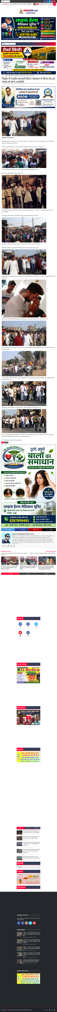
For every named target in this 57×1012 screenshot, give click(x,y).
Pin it (37, 529)
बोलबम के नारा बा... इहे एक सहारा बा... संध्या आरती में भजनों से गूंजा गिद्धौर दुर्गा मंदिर (26, 4)
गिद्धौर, (23, 85)
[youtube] (54, 1)
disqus (28, 573)
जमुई (50, 4)
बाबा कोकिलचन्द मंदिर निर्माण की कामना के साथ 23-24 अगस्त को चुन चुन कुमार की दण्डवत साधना (31, 851)
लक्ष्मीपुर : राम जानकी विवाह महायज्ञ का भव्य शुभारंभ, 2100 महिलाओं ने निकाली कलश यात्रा (31, 934)
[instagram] (52, 1)
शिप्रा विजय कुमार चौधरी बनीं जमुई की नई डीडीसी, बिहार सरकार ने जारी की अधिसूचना (31, 831)
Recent (21, 828)
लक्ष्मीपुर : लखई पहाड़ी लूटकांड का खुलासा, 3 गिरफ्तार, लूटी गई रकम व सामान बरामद (31, 960)
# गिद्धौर (6, 442)
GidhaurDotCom (28, 1010)
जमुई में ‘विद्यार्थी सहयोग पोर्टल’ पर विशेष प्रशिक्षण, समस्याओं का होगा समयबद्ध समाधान (31, 857)
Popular (28, 828)
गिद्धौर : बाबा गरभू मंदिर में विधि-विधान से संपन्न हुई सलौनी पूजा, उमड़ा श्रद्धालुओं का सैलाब (46, 567)
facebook (46, 573)
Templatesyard (13, 1010)
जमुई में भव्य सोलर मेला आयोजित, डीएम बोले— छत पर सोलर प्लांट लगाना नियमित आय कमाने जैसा (31, 844)
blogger (10, 573)
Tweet (10, 529)
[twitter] (50, 1)
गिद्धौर (7, 75)
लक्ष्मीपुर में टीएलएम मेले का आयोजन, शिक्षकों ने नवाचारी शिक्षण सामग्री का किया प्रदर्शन (31, 954)
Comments (36, 828)
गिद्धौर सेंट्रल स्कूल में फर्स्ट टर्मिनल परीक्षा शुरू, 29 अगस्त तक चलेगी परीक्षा (28, 567)
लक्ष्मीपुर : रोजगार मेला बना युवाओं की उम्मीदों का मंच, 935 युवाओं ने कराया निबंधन (31, 948)
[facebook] (45, 1)
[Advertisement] (28, 586)
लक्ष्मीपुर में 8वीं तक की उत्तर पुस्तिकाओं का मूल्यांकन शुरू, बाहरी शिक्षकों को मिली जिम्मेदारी (31, 941)
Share (23, 529)
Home (3, 75)
